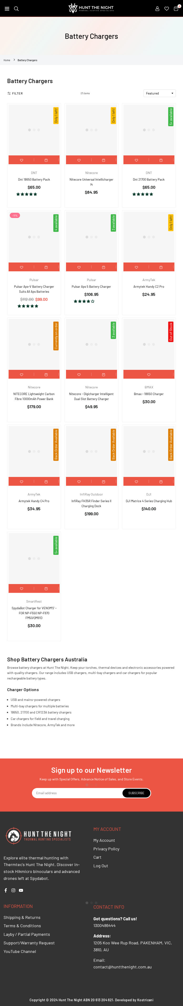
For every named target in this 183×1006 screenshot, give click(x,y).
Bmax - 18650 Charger (149, 394)
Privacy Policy (106, 848)
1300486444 (104, 925)
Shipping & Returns (22, 917)
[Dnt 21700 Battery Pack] (148, 129)
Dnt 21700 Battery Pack (149, 179)
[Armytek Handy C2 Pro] (148, 237)
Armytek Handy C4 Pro (34, 501)
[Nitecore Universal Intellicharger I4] (91, 129)
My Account (104, 840)
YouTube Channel (20, 951)
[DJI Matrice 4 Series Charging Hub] (148, 451)
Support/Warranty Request (29, 942)
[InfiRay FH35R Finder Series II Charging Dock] (91, 451)
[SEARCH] (16, 8)
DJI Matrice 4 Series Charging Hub (149, 501)
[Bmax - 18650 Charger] (148, 344)
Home (7, 60)
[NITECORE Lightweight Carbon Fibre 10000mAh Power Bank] (34, 344)
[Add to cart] (46, 159)
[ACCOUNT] (157, 8)
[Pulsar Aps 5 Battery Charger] (91, 237)
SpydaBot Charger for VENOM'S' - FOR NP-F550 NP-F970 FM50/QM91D (34, 613)
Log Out (100, 865)
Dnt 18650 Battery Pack (34, 179)
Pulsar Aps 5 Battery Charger (91, 286)
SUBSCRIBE (136, 793)
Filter (17, 93)
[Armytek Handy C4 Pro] (34, 451)
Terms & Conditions (22, 925)
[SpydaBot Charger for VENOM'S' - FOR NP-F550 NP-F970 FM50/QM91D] (34, 558)
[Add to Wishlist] (22, 159)
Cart (97, 857)
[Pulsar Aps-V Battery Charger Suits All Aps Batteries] (34, 237)
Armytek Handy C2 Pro (148, 286)
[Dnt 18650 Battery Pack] (34, 129)
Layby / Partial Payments (27, 934)
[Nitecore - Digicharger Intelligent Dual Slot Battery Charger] (91, 344)
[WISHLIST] (166, 8)
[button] (7, 8)
